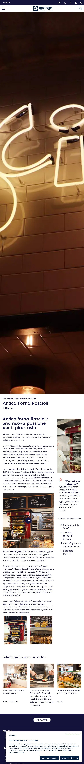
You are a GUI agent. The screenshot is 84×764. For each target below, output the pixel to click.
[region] (44, 746)
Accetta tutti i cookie (70, 758)
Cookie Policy (19, 752)
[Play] (28, 520)
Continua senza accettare (73, 734)
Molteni (67, 554)
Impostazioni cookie (49, 758)
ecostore (75, 546)
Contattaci (42, 720)
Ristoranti (8, 399)
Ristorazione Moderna (25, 399)
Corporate (6, 2)
